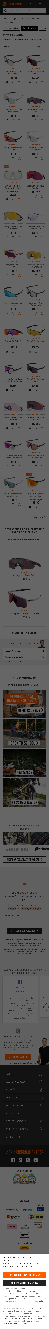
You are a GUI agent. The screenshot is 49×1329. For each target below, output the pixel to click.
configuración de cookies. (18, 1266)
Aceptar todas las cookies (22, 1275)
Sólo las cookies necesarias (24, 1283)
